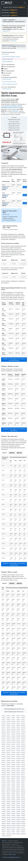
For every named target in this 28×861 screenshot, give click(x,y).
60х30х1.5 (4, 776)
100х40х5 (23, 797)
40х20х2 (18, 748)
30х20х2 (8, 731)
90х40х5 (8, 795)
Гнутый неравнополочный (9, 84)
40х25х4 (18, 752)
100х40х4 (18, 797)
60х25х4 (18, 774)
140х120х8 (13, 817)
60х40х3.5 (9, 780)
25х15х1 (18, 721)
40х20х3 (3, 750)
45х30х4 (23, 762)
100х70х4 (23, 801)
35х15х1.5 (18, 733)
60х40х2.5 (23, 778)
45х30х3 (13, 762)
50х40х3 (8, 772)
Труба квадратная (7, 61)
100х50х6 (23, 799)
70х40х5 (13, 784)
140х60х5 (13, 813)
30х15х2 (18, 727)
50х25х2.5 (13, 764)
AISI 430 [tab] (19, 453)
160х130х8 (9, 833)
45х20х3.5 (18, 760)
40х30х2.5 (9, 754)
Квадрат (5, 68)
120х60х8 (13, 811)
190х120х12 (18, 833)
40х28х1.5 (23, 829)
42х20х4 (23, 756)
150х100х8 (9, 821)
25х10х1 (13, 719)
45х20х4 (23, 760)
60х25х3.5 (13, 774)
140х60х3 (23, 831)
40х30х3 (13, 754)
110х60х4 (8, 807)
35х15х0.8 (23, 731)
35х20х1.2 (9, 738)
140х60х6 (18, 813)
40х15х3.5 (9, 746)
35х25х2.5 (23, 740)
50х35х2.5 (4, 770)
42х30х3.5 (18, 758)
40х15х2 (18, 744)
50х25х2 (8, 764)
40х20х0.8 (18, 746)
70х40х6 (18, 784)
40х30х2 (3, 754)
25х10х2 (23, 719)
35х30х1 (23, 742)
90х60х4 (23, 795)
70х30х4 (8, 782)
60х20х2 (23, 772)
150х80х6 (23, 817)
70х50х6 (18, 786)
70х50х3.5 (4, 786)
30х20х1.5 (4, 731)
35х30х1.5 (9, 744)
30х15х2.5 (23, 727)
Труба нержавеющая (9, 52)
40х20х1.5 (13, 748)
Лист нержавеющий (9, 64)
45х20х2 (3, 760)
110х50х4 (13, 805)
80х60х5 (8, 793)
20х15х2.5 (9, 719)
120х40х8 (18, 809)
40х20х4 (13, 750)
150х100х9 (13, 821)
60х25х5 (23, 774)
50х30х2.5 (18, 766)
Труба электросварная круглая (11, 56)
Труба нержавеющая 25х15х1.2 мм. (14, 709)
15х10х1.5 (8, 715)
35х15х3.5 (13, 736)
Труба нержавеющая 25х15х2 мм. (14, 711)
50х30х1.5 (9, 766)
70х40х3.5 (4, 784)
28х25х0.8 (13, 827)
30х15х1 (3, 727)
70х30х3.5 (4, 782)
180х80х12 (18, 823)
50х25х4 (3, 766)
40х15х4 (13, 746)
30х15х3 (3, 729)
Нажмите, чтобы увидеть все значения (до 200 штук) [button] (14, 564)
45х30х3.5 (18, 762)
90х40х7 (18, 795)
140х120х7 (9, 817)
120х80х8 (8, 813)
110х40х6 (3, 805)
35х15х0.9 (4, 733)
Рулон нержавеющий (9, 66)
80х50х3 (8, 791)
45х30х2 (3, 762)
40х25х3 (8, 752)
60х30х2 (8, 776)
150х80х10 (18, 819)
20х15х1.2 (18, 717)
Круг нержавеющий (8, 70)
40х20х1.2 (9, 748)
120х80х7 (3, 813)
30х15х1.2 (8, 727)
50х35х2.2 (23, 768)
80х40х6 (23, 789)
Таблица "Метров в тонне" (14, 123)
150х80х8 (8, 819)
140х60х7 (23, 813)
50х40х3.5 (13, 772)
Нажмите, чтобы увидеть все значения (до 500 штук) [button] (14, 693)
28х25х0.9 (18, 827)
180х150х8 (18, 825)
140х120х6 (4, 817)
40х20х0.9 (23, 746)
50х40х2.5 (4, 772)
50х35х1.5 (13, 768)
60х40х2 (18, 778)
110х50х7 (3, 807)
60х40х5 (18, 780)
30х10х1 (18, 723)
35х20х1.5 (13, 738)
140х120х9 (18, 817)
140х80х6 (13, 815)
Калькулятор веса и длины (14, 119)
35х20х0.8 (18, 736)
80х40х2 (23, 786)
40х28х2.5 (9, 831)
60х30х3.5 (23, 776)
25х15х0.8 (9, 721)
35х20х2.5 (23, 738)
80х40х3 (3, 789)
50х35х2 (18, 768)
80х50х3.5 (13, 791)
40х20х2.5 (23, 748)
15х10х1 (3, 715)
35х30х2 (13, 744)
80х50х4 (18, 791)
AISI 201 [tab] (4, 453)
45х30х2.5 (9, 762)
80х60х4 (3, 793)
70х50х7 (13, 831)
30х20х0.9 (13, 729)
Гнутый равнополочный (9, 81)
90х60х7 (13, 797)
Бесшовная (5, 54)
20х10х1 (18, 715)
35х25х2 (18, 740)
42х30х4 (23, 758)
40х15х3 (3, 746)
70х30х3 (23, 780)
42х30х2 (3, 758)
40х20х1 (3, 748)
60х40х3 (3, 780)
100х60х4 (18, 801)
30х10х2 (3, 725)
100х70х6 (8, 803)
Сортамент (14, 117)
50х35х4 (18, 770)
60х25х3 (8, 774)
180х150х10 (4, 827)
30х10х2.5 (9, 725)
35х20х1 (3, 738)
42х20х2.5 (9, 756)
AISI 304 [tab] (11, 453)
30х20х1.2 (23, 729)
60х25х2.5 (4, 774)
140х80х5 (8, 815)
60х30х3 (18, 776)
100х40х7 (8, 799)
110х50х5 (18, 805)
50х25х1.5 (4, 764)
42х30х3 (13, 758)
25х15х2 (8, 723)
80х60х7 (18, 793)
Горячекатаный (6, 79)
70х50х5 (13, 786)
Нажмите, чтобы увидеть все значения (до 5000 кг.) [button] (14, 429)
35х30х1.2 (4, 744)
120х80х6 (23, 811)
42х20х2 (3, 756)
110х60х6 (18, 807)
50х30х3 (23, 766)
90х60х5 (3, 797)
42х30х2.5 (9, 758)
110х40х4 (18, 803)
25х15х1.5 (4, 723)
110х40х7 (8, 805)
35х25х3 (3, 742)
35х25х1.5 (13, 740)
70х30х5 (13, 782)
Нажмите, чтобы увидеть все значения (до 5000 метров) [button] (14, 359)
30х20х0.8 (9, 729)
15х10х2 (13, 715)
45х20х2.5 (9, 760)
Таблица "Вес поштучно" (14, 125)
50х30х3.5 (4, 768)
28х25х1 (23, 827)
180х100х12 (13, 825)
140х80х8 (23, 815)
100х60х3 (8, 801)
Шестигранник (7, 73)
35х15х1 (8, 733)
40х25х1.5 (18, 750)
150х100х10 (18, 821)
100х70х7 (13, 803)
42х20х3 (13, 756)
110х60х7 (23, 807)
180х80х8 (3, 823)
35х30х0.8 (13, 742)
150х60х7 (3, 833)
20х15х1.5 (23, 717)
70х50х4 (8, 786)
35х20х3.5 (9, 740)
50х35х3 (8, 770)
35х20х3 (3, 740)
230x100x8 (9, 835)
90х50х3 (18, 831)
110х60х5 (13, 807)
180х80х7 (23, 821)
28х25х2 (13, 829)
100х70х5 (3, 803)
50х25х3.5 (23, 764)
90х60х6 (8, 797)
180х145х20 (13, 833)
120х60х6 (3, 811)
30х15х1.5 (13, 727)
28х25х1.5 (9, 829)
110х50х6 (23, 805)
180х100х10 (9, 825)
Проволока (6, 75)
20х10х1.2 (23, 715)
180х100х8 (23, 823)
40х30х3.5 (18, 754)
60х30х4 (3, 778)
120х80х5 (18, 811)
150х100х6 (23, 819)
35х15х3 (8, 736)
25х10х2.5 (4, 721)
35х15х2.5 (4, 736)
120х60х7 (8, 811)
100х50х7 (3, 801)
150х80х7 (3, 819)
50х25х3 (18, 764)
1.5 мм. (7, 112)
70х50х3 (23, 784)
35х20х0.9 (23, 736)
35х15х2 (23, 733)
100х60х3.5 (13, 801)
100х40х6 (3, 799)
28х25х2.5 (18, 829)
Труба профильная (7, 59)
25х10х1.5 (18, 719)
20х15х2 (3, 719)
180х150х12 (9, 827)
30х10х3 (13, 725)
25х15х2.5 (13, 723)
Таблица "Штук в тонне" (14, 127)
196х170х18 (23, 833)
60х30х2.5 (13, 776)
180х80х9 (8, 823)
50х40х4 (18, 772)
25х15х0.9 (13, 721)
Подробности (6, 31)
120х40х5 (3, 809)
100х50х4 (13, 799)
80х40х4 (13, 789)
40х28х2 (3, 831)
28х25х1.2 (4, 829)
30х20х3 (18, 731)
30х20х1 (18, 729)
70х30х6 (18, 782)
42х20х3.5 (18, 756)
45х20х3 (13, 760)
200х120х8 (4, 835)
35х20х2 (18, 738)
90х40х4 (3, 795)
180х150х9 (23, 825)
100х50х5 (18, 799)
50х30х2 (13, 766)
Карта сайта (12, 854)
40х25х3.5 (13, 752)
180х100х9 (4, 825)
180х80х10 (13, 823)
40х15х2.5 (23, 744)
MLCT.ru (4, 840)
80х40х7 (3, 791)
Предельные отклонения (14, 129)
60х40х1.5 (13, 778)
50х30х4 (8, 768)
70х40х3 (23, 782)
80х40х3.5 (9, 789)
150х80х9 (13, 819)
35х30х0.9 (18, 742)
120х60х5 (23, 809)
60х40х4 (13, 780)
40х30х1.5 (23, 752)
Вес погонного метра (14, 121)
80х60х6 (13, 793)
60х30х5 (8, 778)
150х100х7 (4, 821)
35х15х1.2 (13, 733)
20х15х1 (13, 717)
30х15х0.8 (18, 725)
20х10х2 (8, 717)
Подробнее (13, 40)
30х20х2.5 (13, 731)
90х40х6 (13, 795)
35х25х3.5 (9, 742)
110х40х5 (23, 803)
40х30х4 (23, 754)
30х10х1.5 (23, 723)
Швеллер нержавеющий (10, 77)
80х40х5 (18, 789)
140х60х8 (3, 815)
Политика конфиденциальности (11, 857)
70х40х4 (8, 784)
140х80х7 (18, 815)
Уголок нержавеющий (9, 87)
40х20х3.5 (9, 750)
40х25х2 (23, 750)
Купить (25, 187)
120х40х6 (8, 809)
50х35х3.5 (13, 770)
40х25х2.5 (4, 752)
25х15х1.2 (23, 721)
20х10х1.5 (4, 717)
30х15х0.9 (23, 725)
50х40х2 (23, 770)
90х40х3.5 (23, 793)
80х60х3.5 (23, 791)
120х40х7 (13, 809)
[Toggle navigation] (25, 2)
